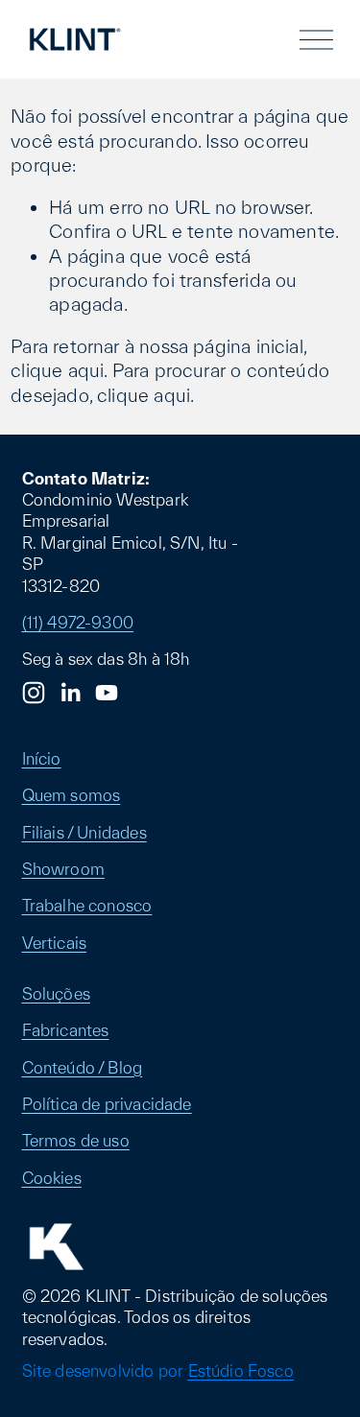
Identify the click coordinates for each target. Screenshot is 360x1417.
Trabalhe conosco (87, 905)
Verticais (54, 942)
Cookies (52, 1178)
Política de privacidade (107, 1104)
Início (41, 758)
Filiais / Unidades (84, 832)
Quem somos (71, 795)
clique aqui (57, 370)
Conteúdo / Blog (82, 1067)
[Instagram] (33, 692)
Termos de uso (76, 1140)
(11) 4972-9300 (78, 622)
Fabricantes (65, 1030)
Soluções (56, 993)
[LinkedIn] (70, 692)
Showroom (63, 869)
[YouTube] (106, 692)
